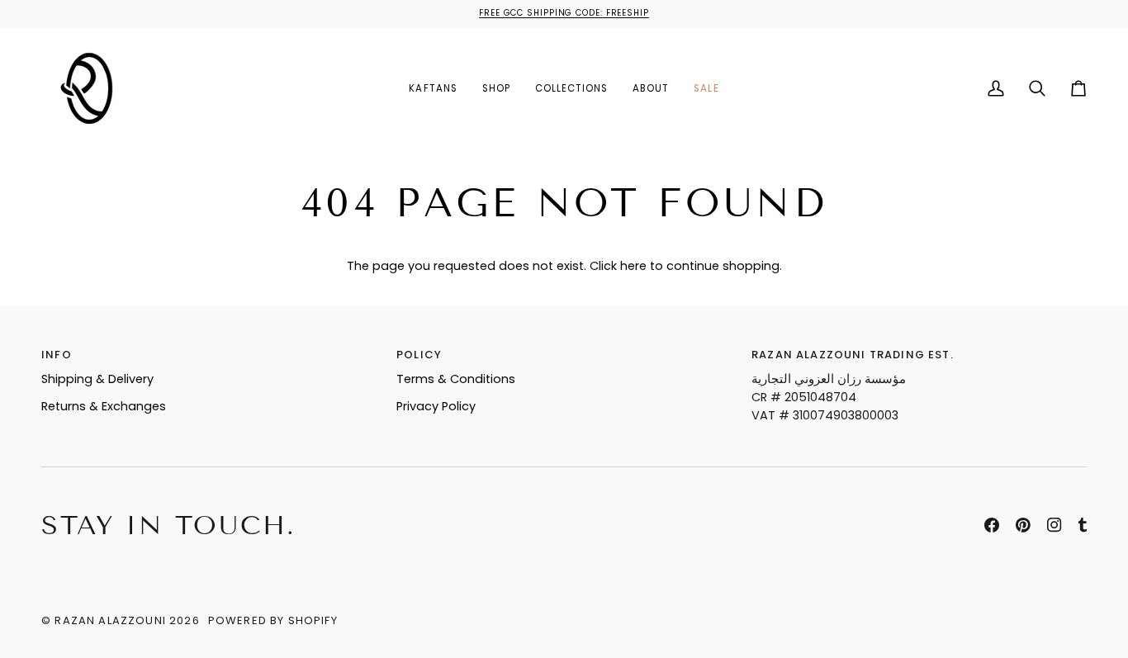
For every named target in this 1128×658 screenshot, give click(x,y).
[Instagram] (1054, 525)
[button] (496, 88)
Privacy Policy (436, 406)
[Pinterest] (1023, 525)
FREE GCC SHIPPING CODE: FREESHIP (564, 13)
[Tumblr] (1082, 525)
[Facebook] (991, 525)
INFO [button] (56, 354)
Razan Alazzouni (110, 620)
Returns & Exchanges (103, 406)
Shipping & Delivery (97, 379)
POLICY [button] (419, 354)
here (633, 266)
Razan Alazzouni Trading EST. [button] (852, 354)
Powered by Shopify (273, 620)
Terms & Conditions (455, 379)
